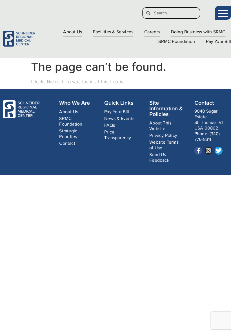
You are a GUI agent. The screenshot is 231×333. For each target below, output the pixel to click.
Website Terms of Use (164, 145)
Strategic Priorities (68, 133)
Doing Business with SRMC (198, 32)
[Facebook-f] (198, 151)
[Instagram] (208, 151)
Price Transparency (117, 135)
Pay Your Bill (218, 41)
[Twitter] (219, 151)
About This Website (160, 126)
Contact (67, 143)
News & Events (119, 118)
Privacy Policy (163, 135)
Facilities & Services (113, 32)
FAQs (109, 125)
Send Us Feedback (159, 157)
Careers (152, 32)
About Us (72, 32)
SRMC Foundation (176, 41)
